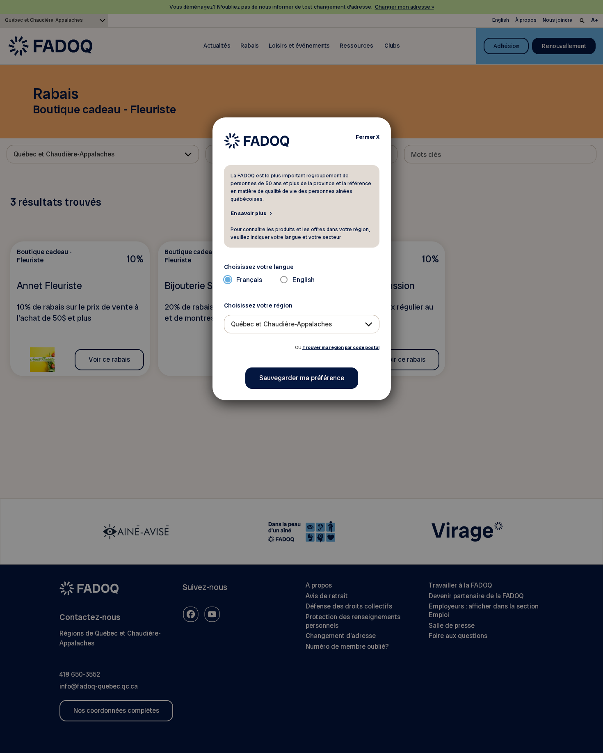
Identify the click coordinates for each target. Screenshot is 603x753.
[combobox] (301, 324)
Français (249, 279)
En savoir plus (248, 213)
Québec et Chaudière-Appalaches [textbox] (281, 324)
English (303, 279)
